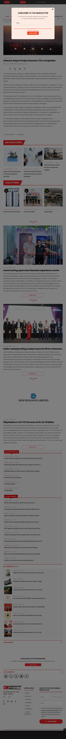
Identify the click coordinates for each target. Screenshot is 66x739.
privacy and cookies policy (32, 28)
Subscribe (33, 33)
